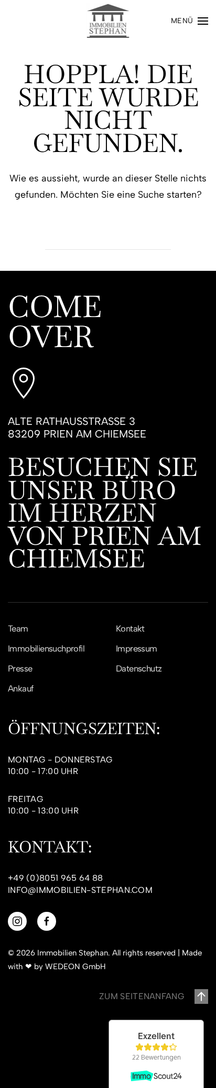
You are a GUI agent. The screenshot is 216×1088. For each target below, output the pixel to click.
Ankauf (20, 688)
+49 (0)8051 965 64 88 (55, 878)
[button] (190, 21)
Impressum (136, 648)
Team (18, 628)
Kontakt (130, 628)
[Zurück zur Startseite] (108, 21)
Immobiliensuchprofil (46, 648)
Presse (20, 668)
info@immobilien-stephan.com (80, 890)
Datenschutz (138, 668)
